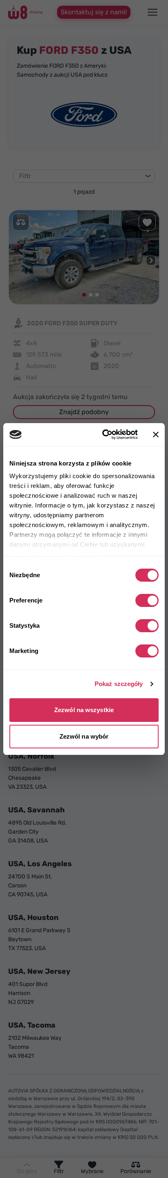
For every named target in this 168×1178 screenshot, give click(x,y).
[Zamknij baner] (156, 434)
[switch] (147, 600)
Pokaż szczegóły (119, 683)
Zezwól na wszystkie (84, 709)
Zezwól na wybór (84, 736)
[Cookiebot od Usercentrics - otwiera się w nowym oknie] (104, 434)
